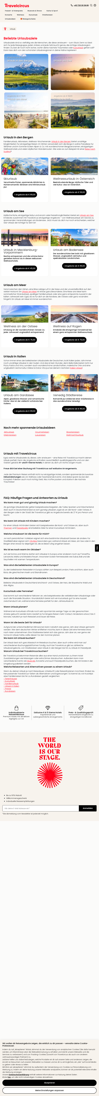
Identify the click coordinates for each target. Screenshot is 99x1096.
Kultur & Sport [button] (52, 11)
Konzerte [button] (8, 15)
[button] (91, 5)
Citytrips (33, 541)
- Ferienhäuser (11, 685)
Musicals (31, 661)
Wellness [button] (20, 15)
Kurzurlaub (78, 47)
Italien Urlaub (76, 368)
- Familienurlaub (11, 687)
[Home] (5, 29)
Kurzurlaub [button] (33, 15)
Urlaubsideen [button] (10, 19)
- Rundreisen (9, 691)
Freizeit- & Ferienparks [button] (14, 11)
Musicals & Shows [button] (35, 11)
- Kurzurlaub (11, 686)
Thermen (8, 528)
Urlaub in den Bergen (61, 141)
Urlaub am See (87, 215)
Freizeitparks (22, 528)
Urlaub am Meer (29, 291)
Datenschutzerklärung (19, 1074)
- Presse (9, 690)
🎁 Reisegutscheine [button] (27, 19)
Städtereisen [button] (47, 15)
